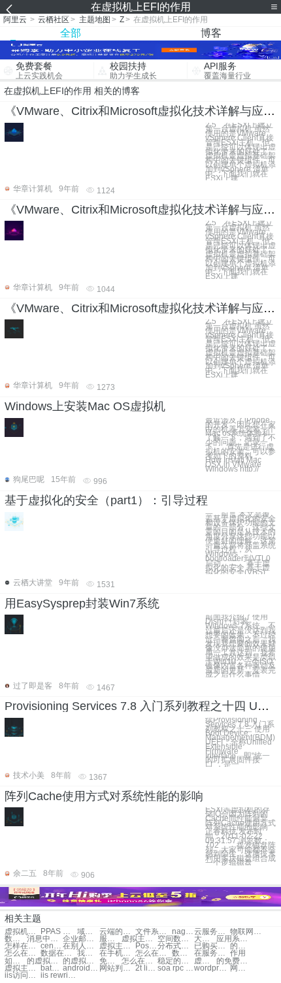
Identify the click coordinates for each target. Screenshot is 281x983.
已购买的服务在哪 (212, 946)
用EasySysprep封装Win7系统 (82, 603)
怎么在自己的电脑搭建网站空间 (139, 961)
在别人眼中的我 (81, 946)
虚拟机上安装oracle (23, 931)
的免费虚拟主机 (234, 961)
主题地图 (94, 19)
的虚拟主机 (45, 961)
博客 (211, 33)
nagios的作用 (183, 931)
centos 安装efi (52, 946)
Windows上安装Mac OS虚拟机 (85, 406)
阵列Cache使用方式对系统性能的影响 (104, 796)
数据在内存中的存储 (58, 953)
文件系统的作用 (153, 931)
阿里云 (15, 19)
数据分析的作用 (16, 939)
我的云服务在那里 (88, 953)
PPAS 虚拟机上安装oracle (58, 931)
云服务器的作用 (212, 931)
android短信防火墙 (81, 968)
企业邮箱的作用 (81, 939)
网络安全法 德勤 (241, 968)
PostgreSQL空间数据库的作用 (146, 946)
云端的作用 (117, 931)
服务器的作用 (110, 939)
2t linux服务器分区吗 (146, 968)
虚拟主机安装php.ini (23, 968)
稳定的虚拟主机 (175, 961)
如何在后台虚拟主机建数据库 (16, 961)
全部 (70, 33)
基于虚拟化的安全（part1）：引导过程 (106, 500)
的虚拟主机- (81, 961)
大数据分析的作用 (205, 939)
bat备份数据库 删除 (52, 968)
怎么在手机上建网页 (153, 953)
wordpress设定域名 (212, 968)
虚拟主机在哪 (139, 939)
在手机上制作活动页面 (117, 953)
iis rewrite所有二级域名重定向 (58, 975)
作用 (238, 953)
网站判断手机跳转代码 (117, 968)
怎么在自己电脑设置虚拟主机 (23, 953)
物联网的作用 (248, 931)
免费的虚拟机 (110, 961)
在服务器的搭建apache (212, 953)
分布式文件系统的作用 (175, 946)
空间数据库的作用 (175, 939)
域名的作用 (88, 931)
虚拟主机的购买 (205, 961)
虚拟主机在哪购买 (117, 946)
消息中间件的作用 (45, 939)
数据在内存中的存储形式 (183, 953)
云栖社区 (53, 19)
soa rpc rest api (175, 968)
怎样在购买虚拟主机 (23, 946)
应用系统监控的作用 (234, 939)
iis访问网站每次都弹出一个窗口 (23, 975)
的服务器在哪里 (241, 946)
